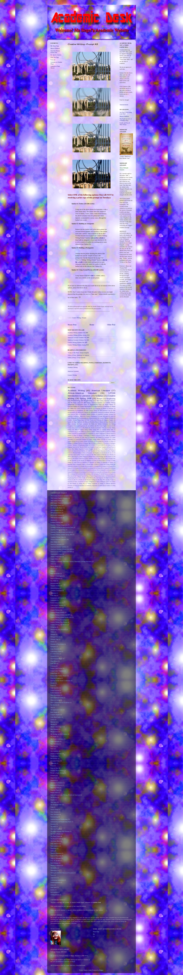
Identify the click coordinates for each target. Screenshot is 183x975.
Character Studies (72, 406)
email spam (102, 485)
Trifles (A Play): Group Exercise (76, 357)
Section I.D (97, 466)
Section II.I (81, 470)
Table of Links (82, 477)
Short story (70, 476)
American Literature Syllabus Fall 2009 (78, 337)
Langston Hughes (108, 420)
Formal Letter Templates (100, 447)
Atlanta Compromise (100, 433)
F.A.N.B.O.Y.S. (94, 445)
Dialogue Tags (87, 443)
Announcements (82, 433)
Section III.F (91, 474)
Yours (75, 485)
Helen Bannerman (102, 450)
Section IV (98, 474)
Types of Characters (79, 481)
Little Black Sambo (95, 454)
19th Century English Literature (104, 425)
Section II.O (78, 472)
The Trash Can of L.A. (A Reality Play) (126, 119)
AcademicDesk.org (72, 431)
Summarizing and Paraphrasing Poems (61, 821)
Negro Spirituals (78, 422)
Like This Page (55, 57)
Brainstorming (82, 418)
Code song (84, 437)
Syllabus (99, 395)
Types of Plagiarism (90, 481)
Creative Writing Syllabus (106, 418)
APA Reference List (105, 410)
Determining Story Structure (102, 441)
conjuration (81, 485)
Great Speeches (81, 450)
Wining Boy (82, 483)
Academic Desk (100, 427)
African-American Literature (82, 393)
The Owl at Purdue (78, 479)
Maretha (112, 454)
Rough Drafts (90, 464)
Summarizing (71, 410)
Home (91, 325)
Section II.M (111, 470)
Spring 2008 (85, 398)
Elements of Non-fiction (103, 443)
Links (87, 454)
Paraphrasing (110, 399)
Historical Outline (77, 452)
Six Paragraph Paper (79, 476)
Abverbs (93, 427)
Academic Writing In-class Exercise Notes (62, 527)
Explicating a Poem (83, 445)
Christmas (77, 437)
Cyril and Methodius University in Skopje (64, 961)
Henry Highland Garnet (57, 697)
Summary (107, 406)
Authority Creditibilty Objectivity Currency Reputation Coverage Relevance (88, 416)
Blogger (101, 970)
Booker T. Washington (84, 435)
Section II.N (70, 472)
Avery (112, 416)
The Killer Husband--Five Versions (60, 831)
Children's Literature (56, 590)
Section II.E (100, 468)
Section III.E (83, 474)
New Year (105, 458)
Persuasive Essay (82, 404)
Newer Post (72, 325)
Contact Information (56, 603)
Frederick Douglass (88, 449)
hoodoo (108, 485)
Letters (72, 408)
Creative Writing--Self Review (87, 441)
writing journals (55, 894)
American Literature (73, 371)
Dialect (112, 441)
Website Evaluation (103, 424)
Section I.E (104, 466)
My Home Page (55, 46)
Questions (84, 462)
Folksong (98, 420)
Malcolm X (105, 454)
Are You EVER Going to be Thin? (126, 113)
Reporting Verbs (71, 464)
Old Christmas (72, 460)
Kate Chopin (81, 454)
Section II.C (85, 468)
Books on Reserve (96, 435)
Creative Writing (76, 318)
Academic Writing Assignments (59, 525)
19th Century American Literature (105, 400)
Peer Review (81, 460)
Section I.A (76, 466)
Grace (74, 450)
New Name (97, 458)
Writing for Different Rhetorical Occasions (62, 873)
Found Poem (111, 447)
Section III (92, 472)
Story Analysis (102, 476)
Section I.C (90, 466)
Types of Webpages (101, 481)
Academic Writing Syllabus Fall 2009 (78, 332)
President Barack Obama (96, 422)
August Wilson (109, 404)
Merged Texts (92, 456)
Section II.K (96, 470)
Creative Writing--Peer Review (84, 408)
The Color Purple (98, 477)
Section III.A (99, 472)
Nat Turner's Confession (78, 458)
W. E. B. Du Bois (111, 481)
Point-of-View (102, 460)
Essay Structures (73, 445)
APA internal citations (96, 412)
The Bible (89, 477)
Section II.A (70, 468)
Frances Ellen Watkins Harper (75, 449)
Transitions (70, 481)
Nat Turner (53, 736)
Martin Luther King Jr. (73, 456)
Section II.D (93, 468)
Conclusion (106, 437)
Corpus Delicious (70, 965)
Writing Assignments (92, 483)
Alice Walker (81, 431)
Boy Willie (105, 435)
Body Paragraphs (72, 418)
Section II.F (107, 468)
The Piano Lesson (76, 402)
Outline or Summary (108, 408)
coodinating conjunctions (92, 485)
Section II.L (103, 470)
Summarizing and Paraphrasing (81, 401)
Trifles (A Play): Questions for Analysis (78, 355)
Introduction (104, 452)
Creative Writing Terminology (76, 420)
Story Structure (109, 422)
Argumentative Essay (96, 404)
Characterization (93, 418)
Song (87, 476)
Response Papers (81, 464)
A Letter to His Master (82, 427)
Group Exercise (97, 406)
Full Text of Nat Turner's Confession (105, 449)
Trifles (93, 424)
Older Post (111, 325)
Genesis (69, 450)
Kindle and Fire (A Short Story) (125, 123)
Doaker (94, 443)
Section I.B (83, 466)
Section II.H (74, 470)
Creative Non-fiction (85, 406)
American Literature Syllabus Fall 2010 (78, 340)
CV (94, 936)
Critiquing (97, 408)
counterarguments (80, 426)
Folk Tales (79, 447)
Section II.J (88, 470)
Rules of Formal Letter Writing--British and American (65, 795)
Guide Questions (91, 450)
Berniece (70, 435)
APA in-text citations (83, 412)
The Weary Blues (102, 479)
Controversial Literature (80, 439)
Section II (111, 466)
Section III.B (107, 472)
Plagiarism (89, 460)
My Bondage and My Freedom (104, 456)
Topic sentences (83, 424)
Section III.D (75, 474)
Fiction (109, 445)
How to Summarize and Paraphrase (91, 452)
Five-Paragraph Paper (56, 658)
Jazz (111, 452)
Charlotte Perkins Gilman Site (55, 51)
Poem (95, 460)
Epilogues (113, 443)
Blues (75, 435)
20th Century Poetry (56, 505)
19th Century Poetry (91, 410)
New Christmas (89, 458)
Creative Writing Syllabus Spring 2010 (78, 345)
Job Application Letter (57, 710)
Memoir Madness (55, 48)
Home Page (96, 931)
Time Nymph (111, 479)
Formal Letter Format (88, 447)
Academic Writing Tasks (107, 429)
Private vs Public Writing (57, 773)
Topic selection (72, 424)
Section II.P (85, 472)
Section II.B (78, 468)
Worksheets (80, 410)
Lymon (69, 422)
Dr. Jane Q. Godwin (56, 55)
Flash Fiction (90, 420)
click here (73, 923)
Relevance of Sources (108, 462)
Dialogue (70, 443)
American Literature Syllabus (105, 414)
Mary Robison (83, 456)
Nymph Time (112, 458)
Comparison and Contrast (95, 437)
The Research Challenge (90, 479)
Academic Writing (72, 367)
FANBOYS (102, 445)
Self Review (105, 474)
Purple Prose (77, 462)
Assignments (91, 433)
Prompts (84, 318)
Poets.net (53, 60)
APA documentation (56, 512)
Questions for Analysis (95, 462)
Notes (86, 422)
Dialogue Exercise (78, 443)
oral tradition (90, 426)
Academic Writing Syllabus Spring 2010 (78, 335)
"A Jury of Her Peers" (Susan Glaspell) (78, 352)
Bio (94, 934)
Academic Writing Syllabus (88, 414)
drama (113, 406)
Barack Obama (110, 433)
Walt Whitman (73, 483)
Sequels (112, 474)
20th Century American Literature (92, 402)
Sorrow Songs (93, 476)
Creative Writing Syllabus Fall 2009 (77, 342)
